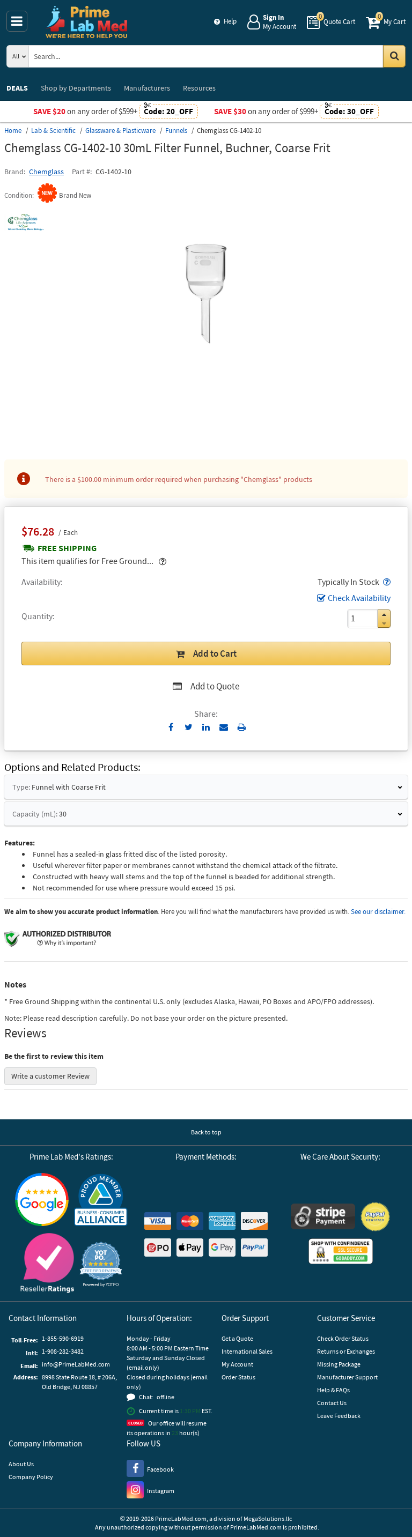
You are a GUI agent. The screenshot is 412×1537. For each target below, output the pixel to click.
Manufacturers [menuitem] (147, 88)
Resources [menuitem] (199, 88)
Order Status (238, 1377)
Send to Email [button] (224, 727)
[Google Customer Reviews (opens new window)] (42, 1201)
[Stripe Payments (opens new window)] (323, 1218)
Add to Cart (215, 653)
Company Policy (31, 1477)
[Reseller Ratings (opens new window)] (47, 1264)
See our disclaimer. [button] (378, 911)
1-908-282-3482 (63, 1351)
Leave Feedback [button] (338, 1416)
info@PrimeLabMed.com (76, 1364)
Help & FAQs (333, 1390)
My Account (237, 1364)
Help (230, 21)
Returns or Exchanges (346, 1351)
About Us (21, 1464)
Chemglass (46, 171)
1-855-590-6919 (63, 1338)
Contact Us (332, 1403)
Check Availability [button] (359, 597)
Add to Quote (214, 686)
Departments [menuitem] (76, 88)
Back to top (206, 1132)
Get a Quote (237, 1338)
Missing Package (338, 1364)
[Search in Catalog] (394, 56)
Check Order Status (343, 1338)
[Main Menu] (16, 21)
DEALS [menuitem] (17, 88)
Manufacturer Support (347, 1377)
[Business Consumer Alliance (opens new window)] (101, 1200)
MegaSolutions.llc (268, 1518)
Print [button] (242, 727)
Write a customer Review (50, 1076)
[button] (386, 581)
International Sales (247, 1351)
